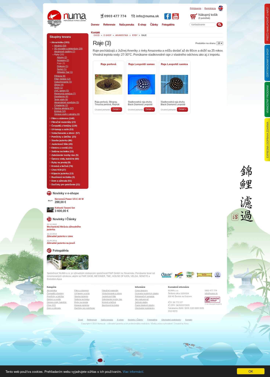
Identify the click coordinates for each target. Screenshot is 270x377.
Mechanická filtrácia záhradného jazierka (64, 228)
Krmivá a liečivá (109, 302)
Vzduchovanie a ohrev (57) (65, 133)
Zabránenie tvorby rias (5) (64, 155)
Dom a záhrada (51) (61, 181)
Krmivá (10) (60, 111)
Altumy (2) (62, 57)
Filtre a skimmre (81, 290)
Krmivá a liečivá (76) (62, 166)
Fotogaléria (152, 320)
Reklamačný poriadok (144, 296)
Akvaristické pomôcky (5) (66, 102)
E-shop (120, 320)
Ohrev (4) (59, 85)
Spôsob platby (141, 302)
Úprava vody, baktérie (56, 302)
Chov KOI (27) (58, 170)
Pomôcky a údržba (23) (63, 137)
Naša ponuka (107, 320)
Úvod (80, 320)
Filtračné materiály (110, 290)
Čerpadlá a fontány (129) (64, 126)
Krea (186, 323)
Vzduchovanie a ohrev (112, 293)
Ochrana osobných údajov (147, 293)
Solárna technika (81, 299)
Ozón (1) (58, 87)
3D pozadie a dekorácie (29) (68, 48)
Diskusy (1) (62, 66)
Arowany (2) (63, 60)
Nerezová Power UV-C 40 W (69, 199)
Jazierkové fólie (109, 296)
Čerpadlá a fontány (55, 293)
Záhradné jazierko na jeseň (61, 243)
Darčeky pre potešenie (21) (65, 184)
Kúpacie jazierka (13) (62, 173)
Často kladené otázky (144, 305)
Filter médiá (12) (62, 79)
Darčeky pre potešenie (84, 308)
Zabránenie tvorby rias (112, 299)
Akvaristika (52, 290)
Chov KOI (51, 305)
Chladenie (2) (61, 105)
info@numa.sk (147, 16)
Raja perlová (108, 64)
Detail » (116, 109)
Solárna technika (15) (62, 151)
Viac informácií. (133, 371)
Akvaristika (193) (60, 42)
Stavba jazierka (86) (61, 140)
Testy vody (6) (61, 99)
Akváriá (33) (60, 45)
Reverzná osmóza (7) (65, 93)
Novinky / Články (135, 320)
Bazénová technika (110, 305)
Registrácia (210, 8)
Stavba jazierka (81, 296)
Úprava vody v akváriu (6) (67, 114)
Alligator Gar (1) (65, 72)
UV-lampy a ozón (82, 293)
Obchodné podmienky (145, 308)
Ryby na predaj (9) (61, 162)
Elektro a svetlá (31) (61, 148)
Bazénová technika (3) (63, 177)
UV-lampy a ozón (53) (62, 129)
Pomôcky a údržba (55, 296)
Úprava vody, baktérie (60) (65, 159)
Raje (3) (61, 63)
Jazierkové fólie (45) (62, 144)
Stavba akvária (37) (64, 108)
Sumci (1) (61, 69)
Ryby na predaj (81, 302)
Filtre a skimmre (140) (62, 118)
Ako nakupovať (142, 299)
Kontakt (188, 320)
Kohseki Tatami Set (65, 208)
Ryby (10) (59, 54)
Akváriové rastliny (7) (64, 51)
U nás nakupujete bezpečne (213, 304)
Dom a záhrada (54, 308)
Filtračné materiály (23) (63, 122)
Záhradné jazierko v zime (60, 236)
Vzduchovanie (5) (63, 82)
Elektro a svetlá (54, 299)
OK (251, 371)
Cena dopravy (141, 290)
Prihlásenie (195, 8)
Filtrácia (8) (59, 76)
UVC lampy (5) (61, 90)
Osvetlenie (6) (61, 96)
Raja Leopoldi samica (174, 64)
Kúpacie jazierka (81, 305)
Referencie (92, 320)
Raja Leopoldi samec (141, 64)
